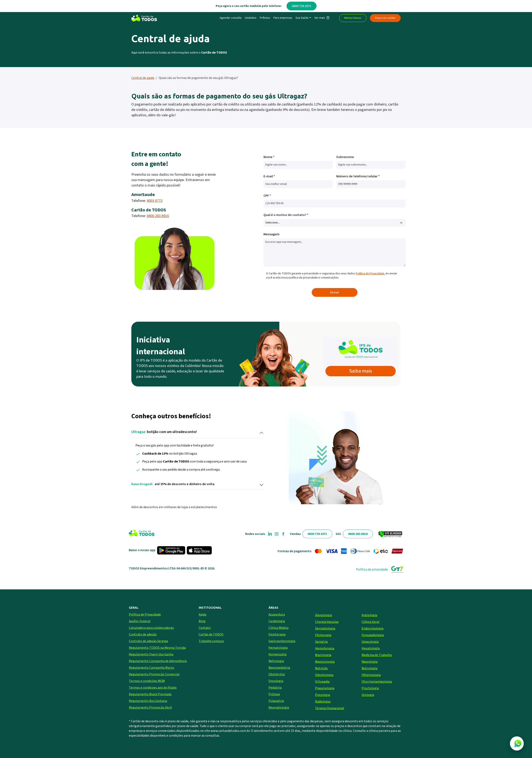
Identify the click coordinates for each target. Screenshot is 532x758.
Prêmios (265, 18)
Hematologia (278, 647)
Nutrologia (369, 668)
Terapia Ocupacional (329, 708)
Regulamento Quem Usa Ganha (151, 654)
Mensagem (272, 234)
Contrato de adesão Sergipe (148, 641)
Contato (205, 628)
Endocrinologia (372, 628)
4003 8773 (155, 200)
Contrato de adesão (143, 634)
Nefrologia (276, 661)
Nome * (269, 157)
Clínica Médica (278, 628)
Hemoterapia (324, 648)
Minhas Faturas (352, 18)
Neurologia (370, 661)
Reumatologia (278, 707)
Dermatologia (325, 628)
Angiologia (369, 615)
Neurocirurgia (325, 661)
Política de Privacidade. (370, 273)
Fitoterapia (323, 635)
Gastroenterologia (281, 641)
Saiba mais (360, 371)
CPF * (267, 195)
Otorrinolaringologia (377, 681)
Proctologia (370, 688)
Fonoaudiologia (373, 635)
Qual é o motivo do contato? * (286, 215)
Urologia (368, 695)
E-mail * (269, 176)
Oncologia (275, 681)
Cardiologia (276, 621)
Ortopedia (322, 681)
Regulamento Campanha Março (151, 667)
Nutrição (321, 668)
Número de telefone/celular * (358, 176)
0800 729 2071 (301, 6)
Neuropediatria (279, 667)
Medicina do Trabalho (377, 655)
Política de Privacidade (145, 614)
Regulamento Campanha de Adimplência (158, 661)
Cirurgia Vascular (327, 621)
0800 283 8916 (158, 215)
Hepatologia (371, 648)
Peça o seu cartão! (385, 18)
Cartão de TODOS (211, 634)
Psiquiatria (276, 701)
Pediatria (275, 687)
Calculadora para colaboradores (151, 628)
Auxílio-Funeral (139, 621)
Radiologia (322, 701)
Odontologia (324, 675)
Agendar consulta (230, 18)
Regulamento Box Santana (148, 701)
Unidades (250, 18)
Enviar (334, 292)
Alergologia (323, 615)
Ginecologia (370, 641)
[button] (322, 18)
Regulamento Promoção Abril (150, 707)
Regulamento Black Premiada (150, 694)
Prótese (274, 694)
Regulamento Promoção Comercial (154, 674)
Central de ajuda (142, 78)
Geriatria (321, 641)
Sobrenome (345, 157)
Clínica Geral (370, 621)
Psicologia (322, 695)
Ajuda (202, 614)
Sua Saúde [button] (302, 18)
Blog (202, 621)
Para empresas (282, 18)
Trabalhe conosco (211, 641)
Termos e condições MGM (147, 681)
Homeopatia (277, 654)
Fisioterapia (277, 634)
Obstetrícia (276, 674)
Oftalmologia (371, 675)
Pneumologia (324, 688)
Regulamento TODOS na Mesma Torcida (157, 647)
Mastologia (323, 655)
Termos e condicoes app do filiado (153, 687)
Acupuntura (276, 614)
